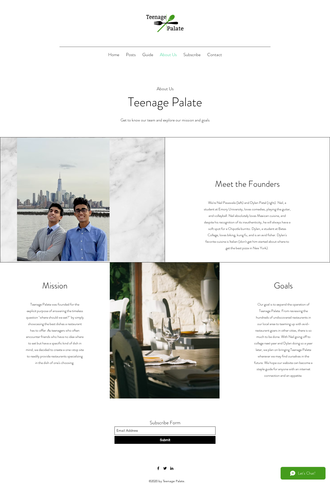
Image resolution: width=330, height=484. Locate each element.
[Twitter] (165, 468)
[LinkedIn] (171, 468)
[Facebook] (158, 468)
